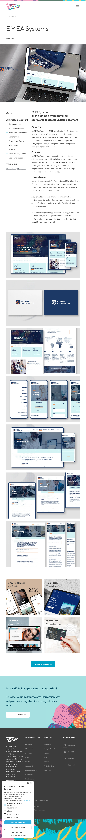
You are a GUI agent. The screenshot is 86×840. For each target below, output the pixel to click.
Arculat (27, 762)
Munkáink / (13, 17)
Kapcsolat (47, 770)
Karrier (46, 762)
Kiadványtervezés (31, 770)
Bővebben (27, 801)
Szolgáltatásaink (49, 749)
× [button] (30, 783)
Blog (45, 757)
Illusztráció (29, 775)
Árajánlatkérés (11, 780)
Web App (28, 753)
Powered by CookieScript (18, 835)
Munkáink (47, 744)
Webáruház (29, 749)
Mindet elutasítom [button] (18, 828)
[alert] (18, 809)
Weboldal (10, 39)
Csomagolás (29, 766)
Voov (13, 6)
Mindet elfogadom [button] (18, 822)
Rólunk (46, 753)
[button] (17, 832)
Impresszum (43, 800)
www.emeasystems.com (16, 169)
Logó (27, 757)
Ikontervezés (29, 779)
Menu (77, 6)
